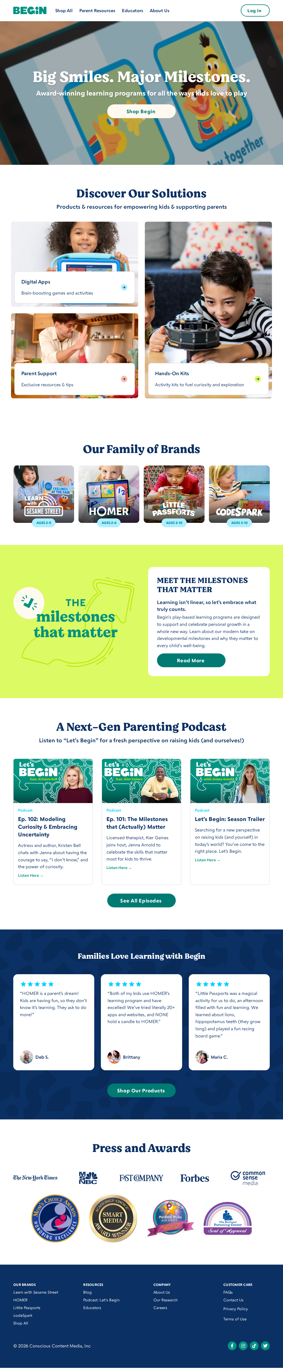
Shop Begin (141, 111)
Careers (160, 1307)
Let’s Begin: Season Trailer (230, 818)
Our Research (165, 1299)
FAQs (228, 1292)
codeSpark (22, 1315)
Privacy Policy (235, 1308)
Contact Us (233, 1299)
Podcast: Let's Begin (101, 1299)
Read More (191, 660)
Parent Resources (97, 10)
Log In (254, 10)
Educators (132, 10)
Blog (87, 1292)
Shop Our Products (141, 1090)
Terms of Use (235, 1319)
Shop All (64, 10)
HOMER (20, 1299)
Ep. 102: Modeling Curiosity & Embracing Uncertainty (47, 826)
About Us (159, 10)
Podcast (25, 810)
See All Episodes (141, 900)
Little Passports (26, 1307)
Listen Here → (31, 875)
